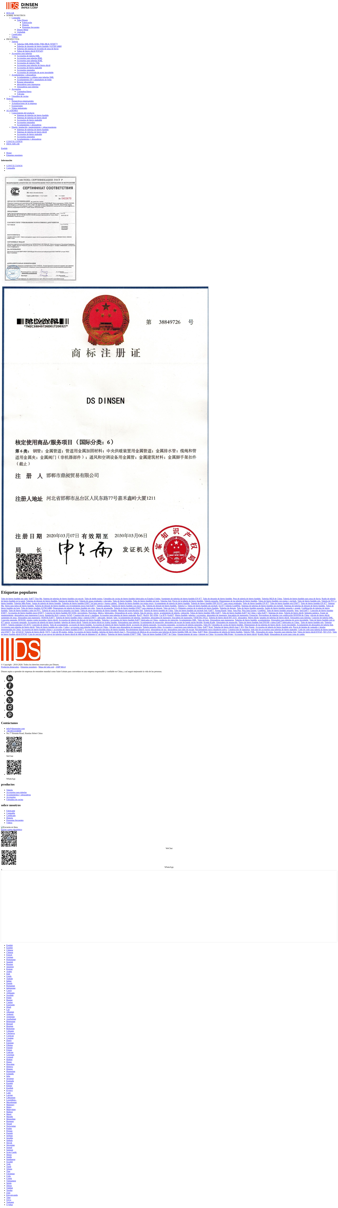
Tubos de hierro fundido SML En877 (205, 613)
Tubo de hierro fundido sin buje (146, 601)
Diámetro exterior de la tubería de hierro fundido (198, 608)
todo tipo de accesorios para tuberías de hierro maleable (274, 629)
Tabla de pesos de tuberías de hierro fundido (98, 610)
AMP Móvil (61, 667)
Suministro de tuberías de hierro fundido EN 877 (181, 599)
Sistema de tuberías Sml (68, 601)
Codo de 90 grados (59, 632)
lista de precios (146, 613)
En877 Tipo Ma (35, 599)
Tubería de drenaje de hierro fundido (161, 606)
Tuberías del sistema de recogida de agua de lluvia (37, 49)
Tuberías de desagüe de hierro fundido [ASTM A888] (39, 46)
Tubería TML (249, 632)
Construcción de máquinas (239, 629)
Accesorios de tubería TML (28, 63)
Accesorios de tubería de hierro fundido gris (273, 627)
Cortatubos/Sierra (24, 91)
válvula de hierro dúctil (319, 615)
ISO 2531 (327, 632)
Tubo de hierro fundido (122, 601)
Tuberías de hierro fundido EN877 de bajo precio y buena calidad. (89, 603)
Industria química (311, 613)
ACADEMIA (12, 110)
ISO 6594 (154, 615)
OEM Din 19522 (200, 618)
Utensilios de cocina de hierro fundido (227, 625)
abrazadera (242, 618)
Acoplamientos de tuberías (129, 618)
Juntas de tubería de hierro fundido (46, 603)
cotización (185, 613)
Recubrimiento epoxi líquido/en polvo (211, 629)
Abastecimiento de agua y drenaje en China (195, 634)
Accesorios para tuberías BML (29, 58)
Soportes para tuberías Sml (285, 632)
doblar (70, 632)
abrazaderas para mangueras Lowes (29, 615)
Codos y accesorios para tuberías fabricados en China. (85, 627)
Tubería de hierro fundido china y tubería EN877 (76, 618)
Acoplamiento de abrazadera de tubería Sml (315, 625)
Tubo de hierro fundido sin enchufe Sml (190, 610)
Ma (143, 606)
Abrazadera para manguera (29, 618)
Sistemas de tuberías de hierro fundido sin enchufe (262, 606)
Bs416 (146, 615)
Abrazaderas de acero (123, 613)
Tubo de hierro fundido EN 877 (256, 603)
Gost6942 (261, 610)
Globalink (21, 32)
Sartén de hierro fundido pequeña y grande (282, 608)
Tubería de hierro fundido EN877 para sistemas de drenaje (138, 608)
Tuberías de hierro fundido (246, 620)
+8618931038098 (13, 731)
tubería (136, 613)
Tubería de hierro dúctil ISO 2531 (223, 618)
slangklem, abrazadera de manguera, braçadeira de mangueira (166, 618)
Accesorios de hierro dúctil (245, 634)
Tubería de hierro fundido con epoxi (126, 606)
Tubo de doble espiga (93, 599)
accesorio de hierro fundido (80, 625)
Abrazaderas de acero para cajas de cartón (287, 634)
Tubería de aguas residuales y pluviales (95, 601)
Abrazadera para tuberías (300, 618)
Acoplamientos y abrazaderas (24, 75)
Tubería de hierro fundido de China (158, 610)
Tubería (15, 41)
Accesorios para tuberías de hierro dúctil (33, 65)
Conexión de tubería (40, 625)
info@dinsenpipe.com (15, 728)
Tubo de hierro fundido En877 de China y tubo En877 (244, 613)
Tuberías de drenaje (228, 608)
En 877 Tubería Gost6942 (229, 606)
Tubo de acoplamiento (59, 625)
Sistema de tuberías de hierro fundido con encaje (63, 599)
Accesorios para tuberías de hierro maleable (118, 615)
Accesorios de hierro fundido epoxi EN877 (26, 613)
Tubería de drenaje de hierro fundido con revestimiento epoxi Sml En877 (65, 606)
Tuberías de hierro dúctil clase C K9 (229, 627)
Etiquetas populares (14, 155)
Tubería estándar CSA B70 (19, 625)
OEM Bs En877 (48, 618)
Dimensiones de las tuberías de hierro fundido (238, 601)
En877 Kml (208, 627)
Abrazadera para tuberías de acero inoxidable (289, 620)
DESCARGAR (13, 144)
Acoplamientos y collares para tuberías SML (35, 77)
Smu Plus (237, 610)
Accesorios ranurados (26, 70)
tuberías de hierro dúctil (71, 622)
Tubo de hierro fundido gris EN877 (285, 603)
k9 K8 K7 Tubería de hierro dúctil (30, 632)
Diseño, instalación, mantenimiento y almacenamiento (34, 127)
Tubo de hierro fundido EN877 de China (159, 634)
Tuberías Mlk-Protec (22, 603)
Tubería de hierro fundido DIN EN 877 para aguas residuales (216, 603)
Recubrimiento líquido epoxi (138, 629)
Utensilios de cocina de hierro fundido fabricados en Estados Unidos (131, 599)
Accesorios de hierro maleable (29, 68)
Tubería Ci (182, 606)
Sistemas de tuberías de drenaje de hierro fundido (304, 606)
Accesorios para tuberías (22, 53)
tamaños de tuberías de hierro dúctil (274, 618)
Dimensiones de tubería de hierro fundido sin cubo (74, 608)
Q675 (47, 632)
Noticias (9, 99)
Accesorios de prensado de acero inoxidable (35, 72)
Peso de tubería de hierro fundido (247, 599)
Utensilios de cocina (20, 96)
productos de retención (168, 620)
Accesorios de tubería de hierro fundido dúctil (112, 625)
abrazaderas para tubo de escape (181, 629)
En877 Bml (202, 632)
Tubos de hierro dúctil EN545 (309, 632)
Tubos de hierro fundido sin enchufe (202, 606)
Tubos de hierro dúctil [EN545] (30, 51)
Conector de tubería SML (322, 618)
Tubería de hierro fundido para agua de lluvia (302, 599)
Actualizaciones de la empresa (24, 103)
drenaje (109, 618)
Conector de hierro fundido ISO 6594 (60, 613)
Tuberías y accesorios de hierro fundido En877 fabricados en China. (130, 620)
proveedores (82, 613)
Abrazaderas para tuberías (27, 87)
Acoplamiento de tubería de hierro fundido (172, 603)
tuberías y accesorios (197, 615)
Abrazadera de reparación (226, 622)
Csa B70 (162, 615)
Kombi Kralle (209, 622)
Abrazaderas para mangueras (222, 620)
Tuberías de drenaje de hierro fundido (41, 601)
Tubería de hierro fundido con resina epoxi (135, 603)
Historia (25, 25)
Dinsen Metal (22, 30)
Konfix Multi (263, 634)
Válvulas (20, 94)
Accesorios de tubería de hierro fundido (44, 622)
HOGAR (10, 13)
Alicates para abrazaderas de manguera (125, 627)
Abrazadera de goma (264, 632)
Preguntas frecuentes (30, 27)
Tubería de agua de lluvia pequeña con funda (60, 610)
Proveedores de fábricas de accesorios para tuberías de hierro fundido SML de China (161, 632)
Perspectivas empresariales (23, 101)
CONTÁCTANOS (14, 141)
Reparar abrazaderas (25, 82)
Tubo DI (206, 625)
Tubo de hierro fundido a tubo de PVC (25, 610)
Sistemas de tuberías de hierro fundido (33, 115)
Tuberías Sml (165, 601)
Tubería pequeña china (152, 627)
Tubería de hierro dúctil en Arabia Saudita (99, 622)
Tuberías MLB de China (272, 599)
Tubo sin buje (203, 620)
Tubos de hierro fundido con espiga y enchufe (277, 601)
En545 (69, 615)
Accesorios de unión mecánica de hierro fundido (105, 629)
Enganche (253, 615)
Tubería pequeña (211, 601)
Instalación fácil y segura (55, 615)
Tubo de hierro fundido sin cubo (14, 599)
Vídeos (15, 37)
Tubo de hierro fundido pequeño (250, 608)
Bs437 (139, 615)
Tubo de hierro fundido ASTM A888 (36, 608)
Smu (297, 610)
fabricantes (109, 613)
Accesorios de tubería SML (28, 56)
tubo (115, 618)
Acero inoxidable (288, 625)
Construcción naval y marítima (86, 615)
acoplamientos (264, 620)
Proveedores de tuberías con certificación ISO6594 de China (284, 615)
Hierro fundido (181, 615)
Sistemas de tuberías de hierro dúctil (32, 118)
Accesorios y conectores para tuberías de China (182, 627)
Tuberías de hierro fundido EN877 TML (124, 634)
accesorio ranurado (19, 622)
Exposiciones (17, 106)
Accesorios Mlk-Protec (223, 634)
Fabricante (10, 811)
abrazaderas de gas (158, 629)
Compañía (16, 18)
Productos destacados (10, 667)
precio (156, 613)
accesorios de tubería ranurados (189, 625)
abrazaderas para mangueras (28, 84)
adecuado (101, 618)
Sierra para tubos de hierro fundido (19, 606)
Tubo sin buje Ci (170, 608)
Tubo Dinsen (22, 20)
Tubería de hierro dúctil (293, 613)
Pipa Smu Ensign (249, 610)
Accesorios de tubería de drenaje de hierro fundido (80, 620)
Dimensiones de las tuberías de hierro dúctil (262, 625)
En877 (211, 610)
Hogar (9, 153)
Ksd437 (170, 615)
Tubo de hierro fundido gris (308, 601)
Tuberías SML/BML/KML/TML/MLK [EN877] (37, 44)
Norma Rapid (220, 610)
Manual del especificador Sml (130, 610)
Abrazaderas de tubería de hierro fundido (225, 632)
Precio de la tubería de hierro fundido (187, 601)
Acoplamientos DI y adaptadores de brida (34, 80)
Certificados (17, 34)
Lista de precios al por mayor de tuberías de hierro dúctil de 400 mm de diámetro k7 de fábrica (67, 634)
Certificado (11, 815)
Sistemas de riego (275, 613)
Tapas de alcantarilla (104, 608)
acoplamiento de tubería (170, 613)
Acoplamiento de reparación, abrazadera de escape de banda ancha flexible (171, 622)
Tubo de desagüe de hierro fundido (217, 599)
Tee (13, 632)
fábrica (101, 613)
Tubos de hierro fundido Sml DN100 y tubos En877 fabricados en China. (269, 622)
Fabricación (27, 22)
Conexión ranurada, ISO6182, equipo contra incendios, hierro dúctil (29, 620)
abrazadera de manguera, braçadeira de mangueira (227, 615)
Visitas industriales (19, 108)
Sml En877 (304, 610)
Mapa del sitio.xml (46, 667)
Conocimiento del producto (23, 113)
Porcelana (93, 613)
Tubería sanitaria (103, 606)
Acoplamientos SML (187, 620)
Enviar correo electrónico (11, 829)
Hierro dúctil (253, 618)
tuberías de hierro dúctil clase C (112, 632)
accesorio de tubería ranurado (144, 625)
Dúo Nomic (250, 627)
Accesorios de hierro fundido (86, 632)
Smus (229, 610)
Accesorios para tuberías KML (30, 60)
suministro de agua (9, 618)
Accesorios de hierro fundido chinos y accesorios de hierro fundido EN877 (53, 629)
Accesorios (16, 89)
